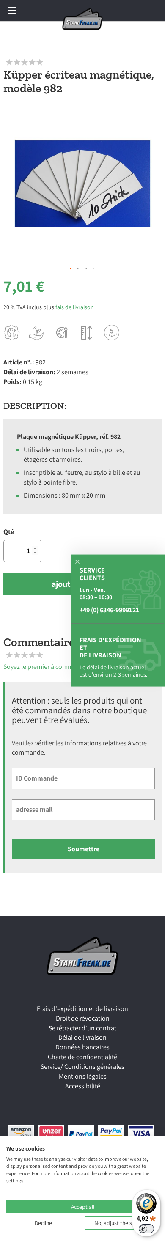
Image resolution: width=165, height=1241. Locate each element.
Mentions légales (83, 1076)
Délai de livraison (82, 1037)
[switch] (146, 1228)
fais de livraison (74, 307)
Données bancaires (82, 1047)
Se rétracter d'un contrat (82, 1028)
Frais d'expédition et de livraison (82, 1008)
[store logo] (83, 19)
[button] (71, 269)
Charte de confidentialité (82, 1056)
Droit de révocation (83, 1018)
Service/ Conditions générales (82, 1066)
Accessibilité (82, 1086)
